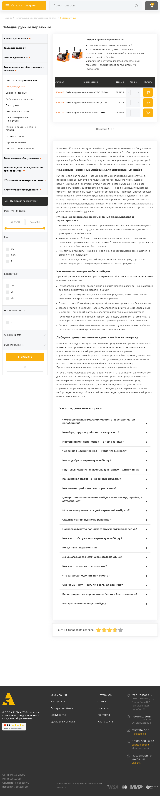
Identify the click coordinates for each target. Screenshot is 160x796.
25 (12, 292)
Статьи (102, 701)
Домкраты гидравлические (21, 80)
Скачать (136, 763)
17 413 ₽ (120, 103)
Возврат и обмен (62, 708)
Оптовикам (105, 695)
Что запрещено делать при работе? (104, 576)
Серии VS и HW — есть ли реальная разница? (104, 585)
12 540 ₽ (120, 92)
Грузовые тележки (15, 48)
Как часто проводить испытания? (104, 566)
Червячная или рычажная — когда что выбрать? (104, 451)
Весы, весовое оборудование (21, 158)
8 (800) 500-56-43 (143, 741)
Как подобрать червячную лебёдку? (104, 461)
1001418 (60, 103)
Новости (103, 708)
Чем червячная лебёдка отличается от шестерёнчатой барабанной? (104, 421)
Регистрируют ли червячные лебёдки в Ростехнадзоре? (104, 594)
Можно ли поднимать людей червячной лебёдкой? (104, 511)
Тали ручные (13, 105)
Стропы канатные (16, 142)
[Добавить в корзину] (148, 92)
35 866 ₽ (120, 113)
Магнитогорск (141, 695)
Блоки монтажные (16, 93)
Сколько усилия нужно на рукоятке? (104, 520)
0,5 (12, 249)
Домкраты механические (20, 149)
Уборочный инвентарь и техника (23, 180)
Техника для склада (16, 58)
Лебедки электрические (20, 99)
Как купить (58, 701)
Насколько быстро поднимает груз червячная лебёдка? (104, 529)
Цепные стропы (15, 136)
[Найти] (136, 5)
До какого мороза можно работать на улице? (104, 557)
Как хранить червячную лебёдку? (104, 604)
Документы (58, 715)
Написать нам (140, 734)
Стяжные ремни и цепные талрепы (21, 128)
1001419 (60, 113)
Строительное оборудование (21, 190)
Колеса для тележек (16, 39)
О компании (59, 695)
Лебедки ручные (15, 87)
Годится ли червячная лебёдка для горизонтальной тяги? (104, 470)
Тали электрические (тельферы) (17, 119)
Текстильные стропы (18, 112)
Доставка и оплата (63, 721)
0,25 (13, 255)
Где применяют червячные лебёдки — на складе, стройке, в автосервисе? (104, 499)
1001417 (60, 92)
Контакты (104, 715)
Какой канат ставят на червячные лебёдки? (104, 479)
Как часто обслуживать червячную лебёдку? (104, 538)
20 (12, 286)
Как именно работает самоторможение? (104, 488)
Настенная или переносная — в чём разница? (104, 442)
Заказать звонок (141, 745)
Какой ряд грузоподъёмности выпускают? (104, 432)
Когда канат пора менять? (104, 548)
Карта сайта (105, 721)
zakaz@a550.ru (141, 730)
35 (12, 298)
